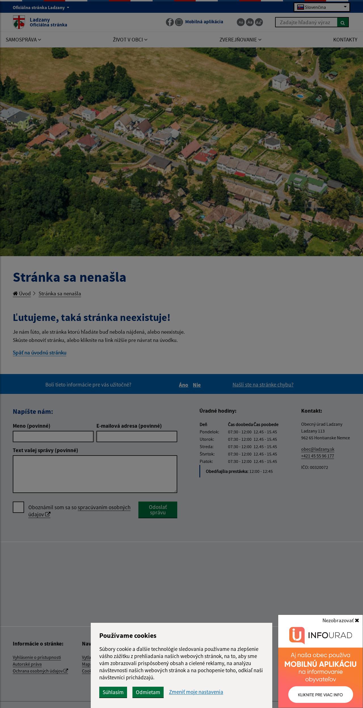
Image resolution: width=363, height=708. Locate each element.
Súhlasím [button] (113, 692)
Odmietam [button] (148, 692)
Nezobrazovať (338, 620)
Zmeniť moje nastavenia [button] (196, 692)
